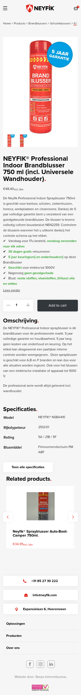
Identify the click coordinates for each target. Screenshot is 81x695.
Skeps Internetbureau (50, 677)
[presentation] (7, 517)
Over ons (13, 648)
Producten (14, 636)
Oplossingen (15, 624)
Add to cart (57, 305)
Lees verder (11, 290)
